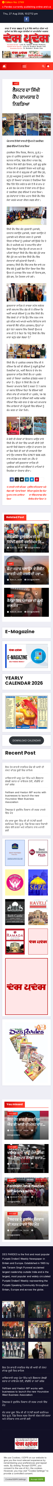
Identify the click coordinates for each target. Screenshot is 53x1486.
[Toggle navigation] (24, 66)
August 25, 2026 (19, 1197)
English (12, 1180)
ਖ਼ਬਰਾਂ (16, 83)
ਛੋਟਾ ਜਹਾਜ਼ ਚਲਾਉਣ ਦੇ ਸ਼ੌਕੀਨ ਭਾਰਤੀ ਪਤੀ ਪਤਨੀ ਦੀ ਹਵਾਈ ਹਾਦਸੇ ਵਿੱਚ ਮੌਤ (25, 573)
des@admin (33, 548)
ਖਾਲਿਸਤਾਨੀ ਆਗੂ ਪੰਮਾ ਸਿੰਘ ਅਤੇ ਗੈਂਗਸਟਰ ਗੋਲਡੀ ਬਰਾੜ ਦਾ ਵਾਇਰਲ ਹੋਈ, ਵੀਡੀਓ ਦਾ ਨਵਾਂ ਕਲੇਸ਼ (24, 781)
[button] (43, 66)
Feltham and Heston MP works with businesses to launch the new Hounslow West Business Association (25, 1391)
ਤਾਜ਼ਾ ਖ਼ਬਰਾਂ (12, 1114)
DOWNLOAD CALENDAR (27, 740)
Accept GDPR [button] (37, 1479)
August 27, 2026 (19, 1130)
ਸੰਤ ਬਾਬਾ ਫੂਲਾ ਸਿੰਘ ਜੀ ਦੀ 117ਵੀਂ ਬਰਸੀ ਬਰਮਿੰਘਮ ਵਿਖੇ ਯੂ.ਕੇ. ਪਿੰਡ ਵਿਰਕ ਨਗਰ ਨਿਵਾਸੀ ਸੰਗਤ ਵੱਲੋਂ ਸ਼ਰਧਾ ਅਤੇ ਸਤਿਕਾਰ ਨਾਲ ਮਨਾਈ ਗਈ (26, 1415)
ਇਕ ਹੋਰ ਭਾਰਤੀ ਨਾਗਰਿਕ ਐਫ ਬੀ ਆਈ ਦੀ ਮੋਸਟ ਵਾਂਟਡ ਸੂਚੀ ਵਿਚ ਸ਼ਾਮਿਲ (26, 1124)
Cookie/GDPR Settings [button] (15, 1479)
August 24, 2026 (19, 1230)
